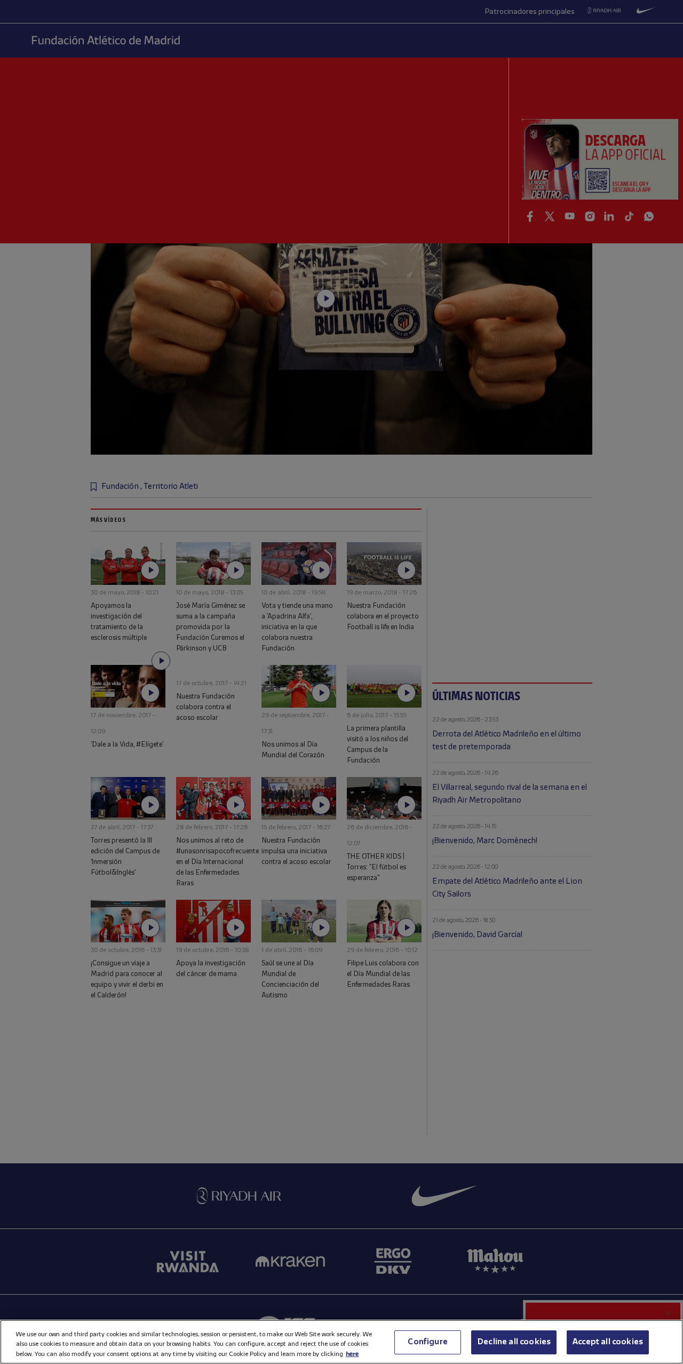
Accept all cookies (608, 1341)
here (352, 1354)
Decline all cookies (514, 1341)
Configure (427, 1341)
